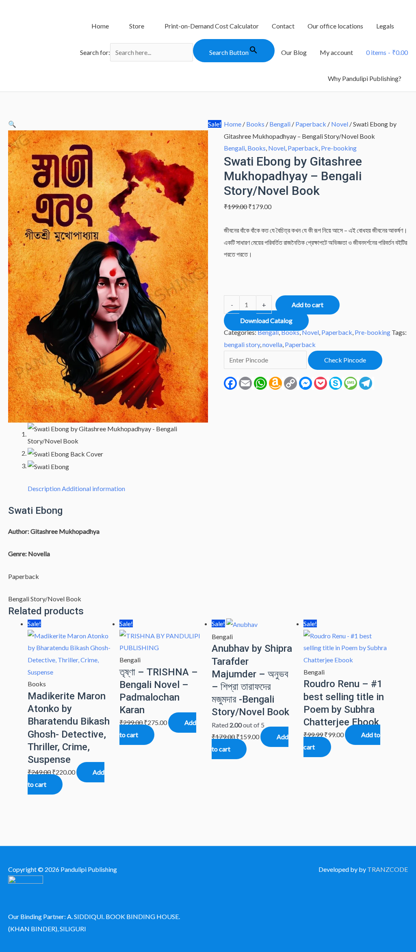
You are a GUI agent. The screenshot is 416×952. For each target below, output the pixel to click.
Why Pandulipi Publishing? (364, 78)
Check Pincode (345, 360)
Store (136, 26)
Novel (339, 124)
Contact (283, 26)
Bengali (279, 124)
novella (272, 344)
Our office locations (335, 26)
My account (336, 52)
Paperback (310, 124)
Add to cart (307, 304)
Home (100, 26)
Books (255, 124)
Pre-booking (339, 148)
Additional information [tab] (93, 488)
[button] (12, 124)
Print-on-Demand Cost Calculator (212, 26)
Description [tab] (44, 488)
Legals (385, 26)
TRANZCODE (387, 869)
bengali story (242, 344)
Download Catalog (266, 320)
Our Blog (294, 52)
